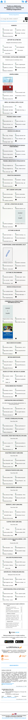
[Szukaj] (26, 18)
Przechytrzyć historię (9, 627)
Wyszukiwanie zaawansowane (6, 21)
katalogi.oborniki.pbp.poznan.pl (8, 683)
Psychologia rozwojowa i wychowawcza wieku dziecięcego (15, 610)
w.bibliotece (6, 651)
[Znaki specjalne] (26, 21)
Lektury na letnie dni (6, 670)
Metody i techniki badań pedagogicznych (12, 611)
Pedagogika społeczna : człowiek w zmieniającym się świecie (15, 608)
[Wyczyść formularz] (24, 21)
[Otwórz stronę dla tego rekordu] (8, 28)
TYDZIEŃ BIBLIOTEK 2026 (8, 689)
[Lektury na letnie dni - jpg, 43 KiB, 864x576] (7, 684)
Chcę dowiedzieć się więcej (8, 717)
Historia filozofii (8, 609)
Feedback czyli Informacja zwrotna (11, 626)
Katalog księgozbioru (14, 14)
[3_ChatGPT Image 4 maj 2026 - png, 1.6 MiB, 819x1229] (9, 697)
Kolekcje (15, 21)
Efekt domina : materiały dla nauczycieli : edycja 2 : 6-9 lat (15, 619)
